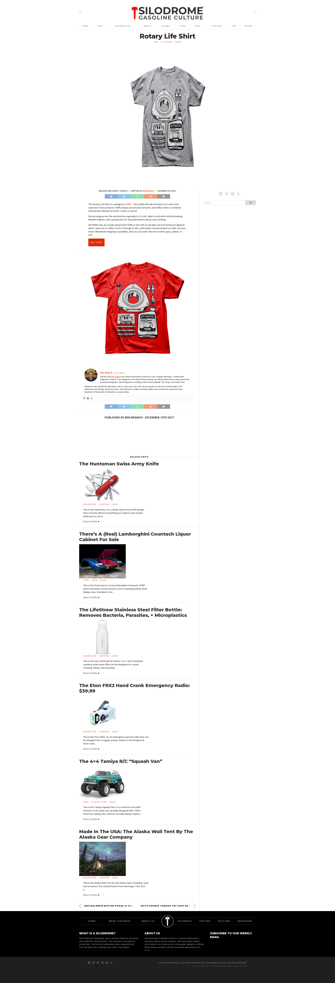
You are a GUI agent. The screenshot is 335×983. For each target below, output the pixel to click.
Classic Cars (99, 802)
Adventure (90, 504)
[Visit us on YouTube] (93, 962)
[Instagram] (84, 398)
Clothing (216, 26)
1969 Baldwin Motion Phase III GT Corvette (109, 906)
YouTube (224, 921)
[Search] (255, 11)
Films (183, 26)
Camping (104, 504)
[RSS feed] (80, 11)
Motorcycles (123, 26)
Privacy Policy (201, 966)
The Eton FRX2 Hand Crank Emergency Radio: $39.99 (134, 688)
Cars (99, 26)
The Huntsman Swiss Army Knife (119, 464)
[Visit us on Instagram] (232, 193)
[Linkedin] (88, 398)
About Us (148, 921)
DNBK (128, 204)
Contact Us (240, 966)
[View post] (102, 486)
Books (248, 26)
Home (85, 26)
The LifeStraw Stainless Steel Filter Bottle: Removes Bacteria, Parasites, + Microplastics (133, 612)
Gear (197, 26)
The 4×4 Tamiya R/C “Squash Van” (120, 761)
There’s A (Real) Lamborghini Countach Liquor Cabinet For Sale (135, 536)
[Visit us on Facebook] (221, 193)
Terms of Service (222, 966)
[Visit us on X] (226, 193)
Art (234, 26)
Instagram (244, 921)
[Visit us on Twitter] (98, 962)
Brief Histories (120, 921)
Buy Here (96, 242)
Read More (90, 521)
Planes (166, 26)
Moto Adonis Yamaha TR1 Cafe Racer (167, 906)
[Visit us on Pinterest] (102, 962)
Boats (147, 26)
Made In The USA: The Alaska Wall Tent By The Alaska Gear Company (136, 834)
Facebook (185, 921)
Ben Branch (148, 191)
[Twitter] (91, 398)
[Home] (168, 13)
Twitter (204, 921)
